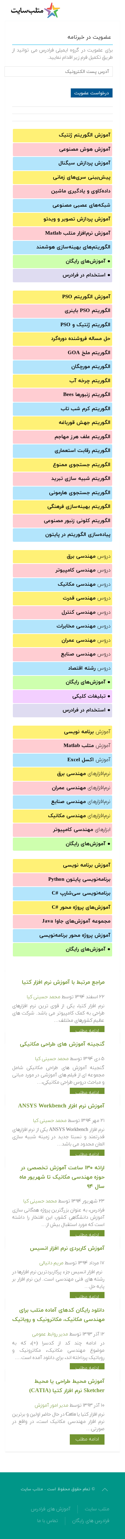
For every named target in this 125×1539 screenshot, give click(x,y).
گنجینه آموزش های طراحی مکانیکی (62, 1044)
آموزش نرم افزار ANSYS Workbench (61, 1106)
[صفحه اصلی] (36, 10)
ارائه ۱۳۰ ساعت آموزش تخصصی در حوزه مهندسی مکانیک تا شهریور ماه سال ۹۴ (62, 1177)
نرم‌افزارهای (83, 773)
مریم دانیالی (51, 1263)
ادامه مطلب (87, 1031)
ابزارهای (81, 829)
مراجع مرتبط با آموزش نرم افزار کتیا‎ (63, 982)
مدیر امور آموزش (51, 1405)
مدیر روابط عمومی (50, 1334)
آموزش (87, 732)
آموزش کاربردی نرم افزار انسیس (67, 1248)
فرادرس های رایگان (90, 1521)
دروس (88, 556)
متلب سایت (97, 1509)
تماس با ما (47, 1521)
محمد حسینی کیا (43, 997)
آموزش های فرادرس (50, 1509)
